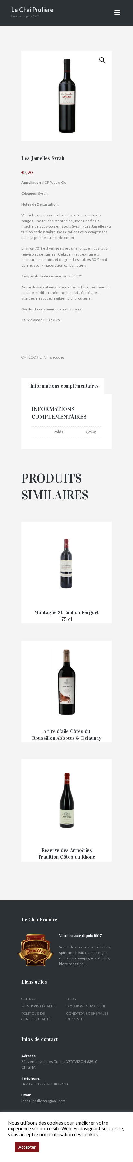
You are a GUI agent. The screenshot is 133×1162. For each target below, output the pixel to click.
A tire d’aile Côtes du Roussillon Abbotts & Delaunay (66, 734)
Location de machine (86, 1006)
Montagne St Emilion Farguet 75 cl (66, 615)
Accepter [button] (27, 1147)
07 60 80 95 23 (57, 1084)
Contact (28, 999)
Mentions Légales (38, 1006)
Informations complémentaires (64, 386)
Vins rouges (54, 357)
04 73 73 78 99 (32, 1084)
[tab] (62, 386)
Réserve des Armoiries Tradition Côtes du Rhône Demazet (66, 856)
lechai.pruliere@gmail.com (43, 1101)
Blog (71, 999)
